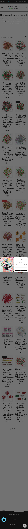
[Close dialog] (27, 257)
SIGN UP (21, 270)
